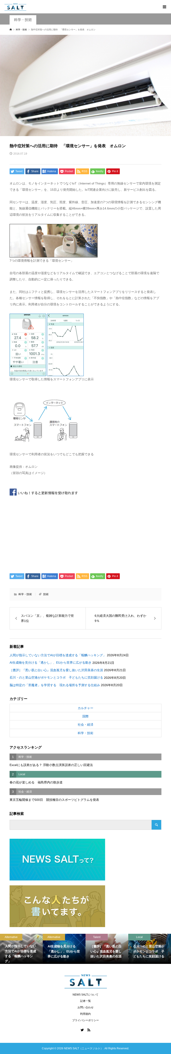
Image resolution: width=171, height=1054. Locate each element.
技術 (46, 594)
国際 (85, 716)
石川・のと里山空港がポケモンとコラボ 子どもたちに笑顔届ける (56, 677)
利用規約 (85, 1013)
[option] (21, 949)
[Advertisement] (86, 533)
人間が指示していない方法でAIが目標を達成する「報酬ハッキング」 (58, 655)
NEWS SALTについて (85, 994)
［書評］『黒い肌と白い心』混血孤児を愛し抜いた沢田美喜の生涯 (56, 670)
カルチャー (85, 708)
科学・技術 (23, 20)
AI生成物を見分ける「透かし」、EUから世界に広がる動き (51, 662)
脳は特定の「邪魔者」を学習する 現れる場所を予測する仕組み (55, 685)
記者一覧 (85, 1000)
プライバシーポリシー (85, 1020)
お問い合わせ (85, 1007)
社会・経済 (85, 724)
